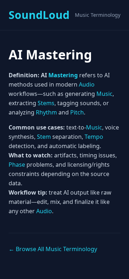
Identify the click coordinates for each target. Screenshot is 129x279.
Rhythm (46, 112)
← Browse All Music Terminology (53, 249)
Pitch (77, 112)
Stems (46, 103)
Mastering (63, 75)
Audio (87, 84)
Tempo (94, 137)
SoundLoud (39, 15)
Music (104, 94)
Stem (44, 137)
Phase (17, 164)
